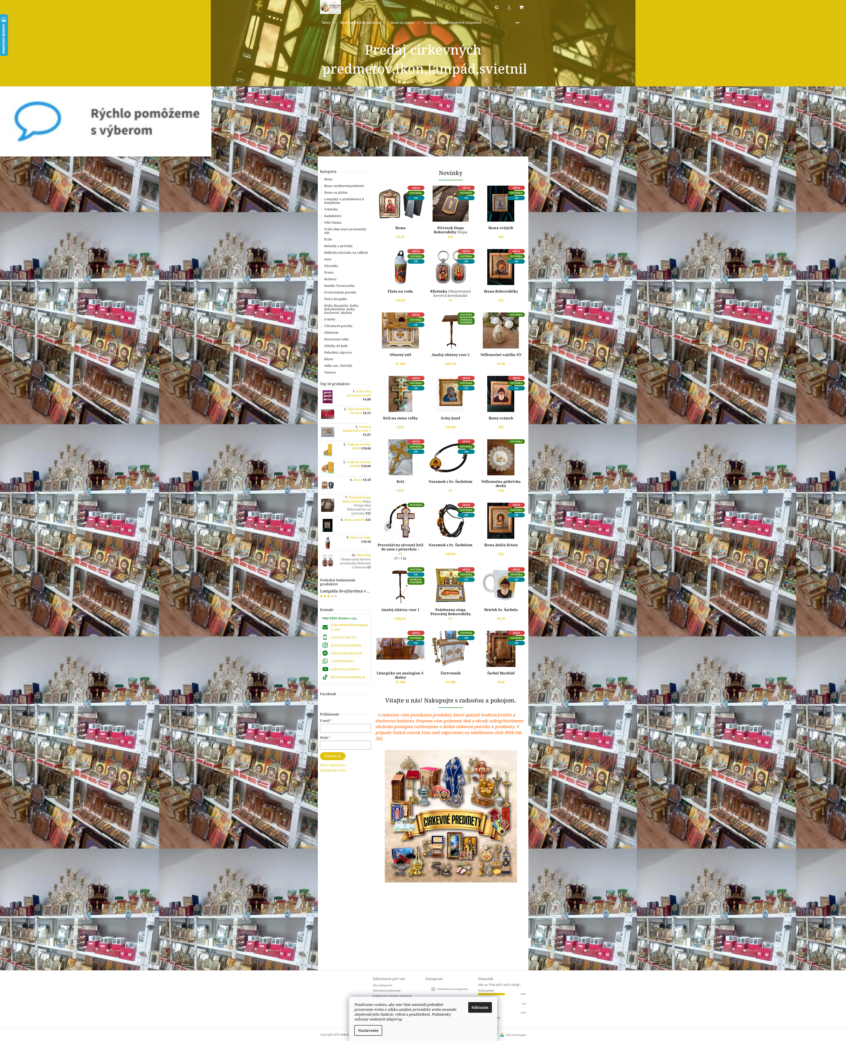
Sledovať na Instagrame (452, 989)
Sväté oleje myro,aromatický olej (345, 231)
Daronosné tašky (336, 339)
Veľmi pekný (486, 990)
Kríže (328, 239)
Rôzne (328, 359)
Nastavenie (368, 1030)
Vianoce (330, 372)
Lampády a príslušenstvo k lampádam (344, 201)
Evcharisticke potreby (340, 292)
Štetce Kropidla (335, 299)
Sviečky (329, 319)
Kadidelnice (332, 216)
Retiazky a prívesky (338, 246)
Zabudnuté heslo (332, 770)
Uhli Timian (332, 222)
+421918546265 (341, 661)
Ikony (328, 179)
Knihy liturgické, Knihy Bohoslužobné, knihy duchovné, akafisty (341, 309)
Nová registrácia (332, 765)
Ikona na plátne (335, 192)
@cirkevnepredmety (345, 645)
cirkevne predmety (344, 669)
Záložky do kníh (336, 346)
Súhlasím (480, 1007)
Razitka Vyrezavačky (339, 286)
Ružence (330, 279)
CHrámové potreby (338, 326)
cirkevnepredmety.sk (346, 653)
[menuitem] (329, 22)
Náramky (331, 266)
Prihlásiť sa (333, 756)
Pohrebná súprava (338, 352)
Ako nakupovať (382, 985)
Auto (327, 259)
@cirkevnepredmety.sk (347, 677)
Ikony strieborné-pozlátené (344, 186)
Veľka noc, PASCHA (338, 365)
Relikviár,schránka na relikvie (346, 252)
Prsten (329, 272)
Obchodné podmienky (387, 990)
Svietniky (331, 209)
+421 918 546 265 (343, 637)
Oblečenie (331, 332)
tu (400, 1019)
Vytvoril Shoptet (515, 1035)
